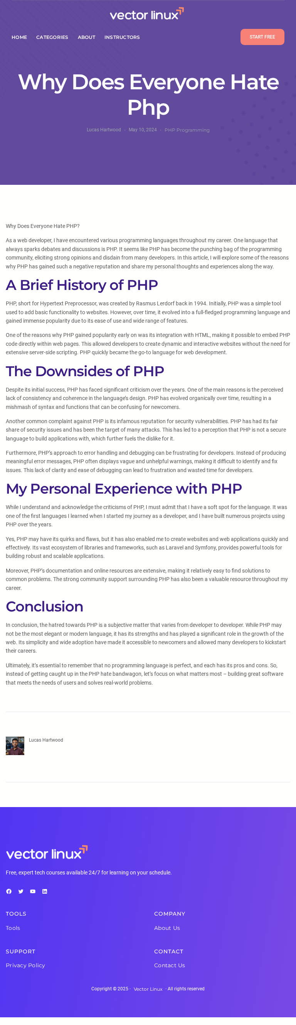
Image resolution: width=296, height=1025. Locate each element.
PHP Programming (187, 130)
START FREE (262, 37)
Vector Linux (148, 989)
